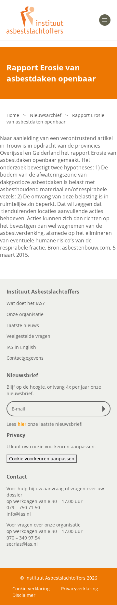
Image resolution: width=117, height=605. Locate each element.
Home (12, 115)
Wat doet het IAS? (25, 303)
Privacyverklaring (79, 588)
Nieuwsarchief (45, 115)
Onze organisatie (25, 314)
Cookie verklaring (31, 588)
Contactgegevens (25, 358)
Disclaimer (23, 595)
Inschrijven (105, 409)
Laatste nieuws (22, 325)
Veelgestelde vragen (28, 336)
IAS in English (21, 347)
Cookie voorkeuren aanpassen (41, 458)
